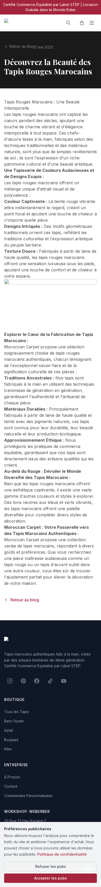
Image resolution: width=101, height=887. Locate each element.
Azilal (8, 730)
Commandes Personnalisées (28, 795)
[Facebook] (36, 681)
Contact (10, 786)
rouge (72, 201)
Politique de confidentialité (62, 854)
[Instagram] (10, 681)
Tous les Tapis (16, 711)
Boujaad (11, 739)
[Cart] (82, 23)
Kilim (8, 749)
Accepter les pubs (50, 878)
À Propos (12, 777)
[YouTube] (63, 681)
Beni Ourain (14, 721)
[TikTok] (50, 681)
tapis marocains (26, 508)
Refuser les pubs (50, 866)
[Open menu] (91, 23)
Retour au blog (22, 46)
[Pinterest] (23, 681)
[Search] (68, 23)
